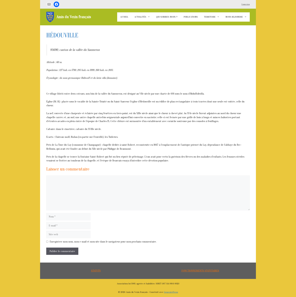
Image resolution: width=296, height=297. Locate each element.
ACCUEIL (124, 17)
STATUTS (96, 270)
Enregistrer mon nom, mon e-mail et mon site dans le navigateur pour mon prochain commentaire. (103, 241)
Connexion (245, 4)
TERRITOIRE (210, 17)
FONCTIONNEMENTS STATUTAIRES (200, 270)
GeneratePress (171, 292)
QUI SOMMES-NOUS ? (166, 17)
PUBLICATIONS (191, 17)
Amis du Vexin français (74, 17)
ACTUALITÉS (140, 17)
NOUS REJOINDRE (234, 17)
